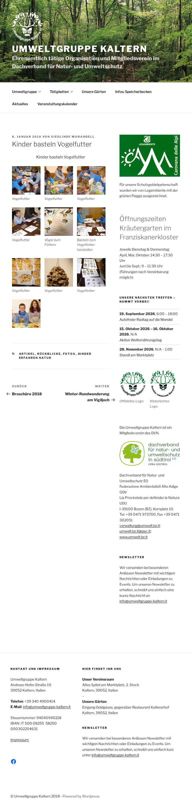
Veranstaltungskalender (58, 104)
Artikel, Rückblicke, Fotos (47, 354)
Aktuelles (20, 104)
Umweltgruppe (24, 91)
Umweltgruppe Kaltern (79, 49)
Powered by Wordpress (81, 796)
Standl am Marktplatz (137, 355)
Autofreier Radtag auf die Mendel (146, 319)
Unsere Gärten (94, 91)
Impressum (19, 740)
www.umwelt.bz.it (134, 537)
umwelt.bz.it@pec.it (135, 531)
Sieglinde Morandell (73, 136)
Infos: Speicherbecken (133, 91)
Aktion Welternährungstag (141, 340)
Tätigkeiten (59, 91)
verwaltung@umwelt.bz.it (140, 525)
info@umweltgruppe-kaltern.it (143, 601)
